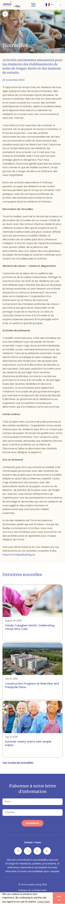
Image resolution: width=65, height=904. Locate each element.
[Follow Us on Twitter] (27, 851)
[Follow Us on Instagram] (37, 851)
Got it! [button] (59, 898)
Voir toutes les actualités (17, 763)
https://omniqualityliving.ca (18, 555)
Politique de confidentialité (32, 890)
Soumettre (32, 823)
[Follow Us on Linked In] (47, 851)
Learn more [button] (43, 901)
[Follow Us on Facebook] (18, 851)
